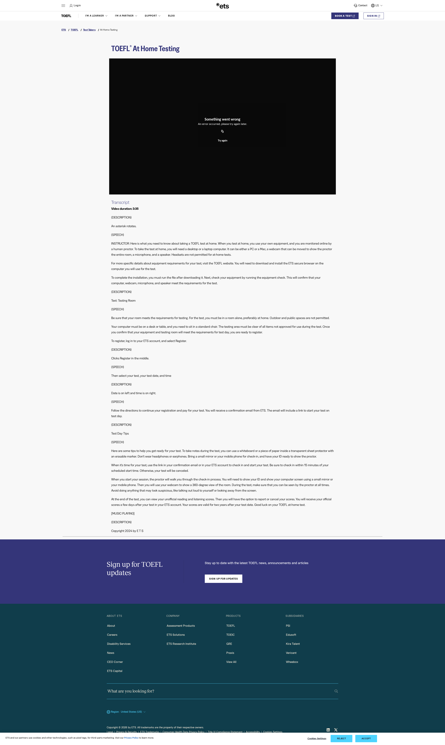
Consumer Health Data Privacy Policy (183, 732)
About (111, 625)
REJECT (341, 738)
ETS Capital (114, 671)
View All (231, 662)
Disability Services (119, 644)
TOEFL (230, 625)
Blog (171, 15)
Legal (110, 732)
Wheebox (292, 662)
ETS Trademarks (149, 732)
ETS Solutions (176, 634)
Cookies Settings (272, 732)
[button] (96, 16)
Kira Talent (293, 644)
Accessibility (253, 732)
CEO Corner (115, 662)
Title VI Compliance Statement (225, 732)
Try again (222, 141)
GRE (229, 644)
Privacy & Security (126, 732)
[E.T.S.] (222, 5)
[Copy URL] (222, 131)
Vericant (291, 653)
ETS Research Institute (181, 644)
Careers (112, 634)
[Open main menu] (63, 5)
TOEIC (230, 634)
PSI (288, 625)
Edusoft (291, 634)
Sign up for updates (223, 578)
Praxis (230, 653)
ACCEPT (366, 738)
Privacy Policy (131, 737)
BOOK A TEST (343, 15)
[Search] (336, 691)
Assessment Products (181, 625)
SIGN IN (372, 15)
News (110, 653)
